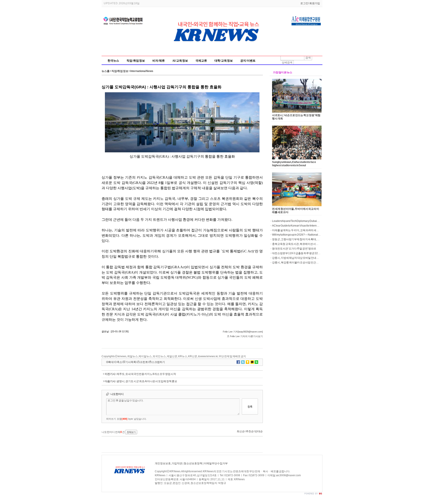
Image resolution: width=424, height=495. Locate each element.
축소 (119, 362)
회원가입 (314, 3)
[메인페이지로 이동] (218, 51)
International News (141, 71)
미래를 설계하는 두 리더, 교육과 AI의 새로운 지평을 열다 (303, 230)
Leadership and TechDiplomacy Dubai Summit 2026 (302, 221)
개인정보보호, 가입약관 (168, 463)
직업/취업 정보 (136, 60)
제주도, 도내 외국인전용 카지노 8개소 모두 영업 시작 (146, 374)
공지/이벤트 (248, 60)
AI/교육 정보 (180, 60)
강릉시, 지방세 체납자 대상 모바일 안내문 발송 (298, 257)
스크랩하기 (158, 362)
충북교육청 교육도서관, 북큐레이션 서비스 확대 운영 (302, 244)
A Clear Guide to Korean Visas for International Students (304, 225)
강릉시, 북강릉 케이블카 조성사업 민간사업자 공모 (300, 262)
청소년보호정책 (193, 463)
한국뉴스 (113, 60)
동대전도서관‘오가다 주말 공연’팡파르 (294, 248)
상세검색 (287, 62)
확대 (111, 362)
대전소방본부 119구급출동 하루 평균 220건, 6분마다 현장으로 (307, 253)
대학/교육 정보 (223, 60)
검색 (308, 57)
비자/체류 (158, 60)
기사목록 (130, 362)
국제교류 (201, 60)
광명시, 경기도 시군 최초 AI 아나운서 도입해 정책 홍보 (147, 381)
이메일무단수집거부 (216, 463)
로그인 (304, 3)
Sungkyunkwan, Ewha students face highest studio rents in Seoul (294, 164)
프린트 (144, 362)
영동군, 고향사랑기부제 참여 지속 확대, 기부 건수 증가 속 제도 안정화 (311, 239)
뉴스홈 (106, 71)
